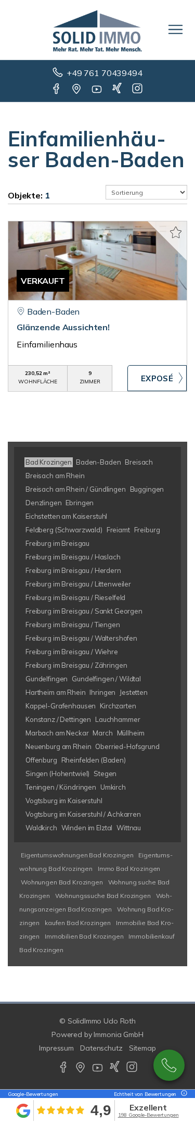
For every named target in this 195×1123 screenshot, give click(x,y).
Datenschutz (101, 1048)
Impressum (56, 1048)
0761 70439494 (169, 1065)
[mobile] (175, 29)
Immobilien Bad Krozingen (84, 936)
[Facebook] (57, 89)
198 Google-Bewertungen (148, 1115)
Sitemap (142, 1048)
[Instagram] (138, 89)
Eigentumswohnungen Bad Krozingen (77, 855)
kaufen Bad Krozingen (78, 923)
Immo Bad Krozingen (129, 868)
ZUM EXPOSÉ (157, 378)
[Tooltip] (182, 1094)
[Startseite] (97, 29)
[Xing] (118, 89)
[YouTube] (97, 89)
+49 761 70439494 (104, 73)
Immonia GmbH (119, 1034)
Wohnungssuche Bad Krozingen (103, 896)
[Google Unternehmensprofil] (77, 89)
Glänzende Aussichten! (63, 327)
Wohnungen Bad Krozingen (62, 882)
